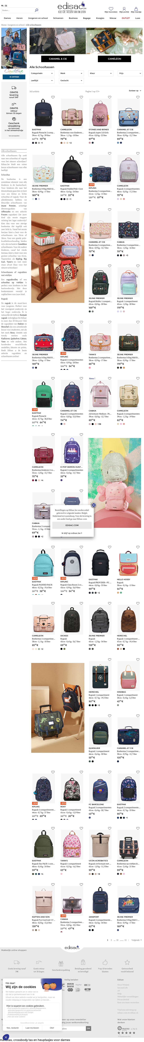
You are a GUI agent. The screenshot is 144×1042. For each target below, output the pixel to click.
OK (88, 1028)
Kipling (19, 258)
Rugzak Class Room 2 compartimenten (77, 584)
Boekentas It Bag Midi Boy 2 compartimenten (51, 357)
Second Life (122, 987)
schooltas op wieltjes (12, 282)
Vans (4, 341)
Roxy (12, 332)
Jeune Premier (8, 205)
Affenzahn (6, 211)
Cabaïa (23, 338)
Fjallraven (5, 338)
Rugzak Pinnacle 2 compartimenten (47, 132)
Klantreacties (125, 1036)
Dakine (21, 323)
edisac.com (122, 1012)
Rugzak (120, 582)
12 (125, 940)
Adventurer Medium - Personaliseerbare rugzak (109, 413)
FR (6, 5)
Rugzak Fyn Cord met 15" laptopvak (47, 920)
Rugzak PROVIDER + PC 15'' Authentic (105, 582)
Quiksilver (15, 338)
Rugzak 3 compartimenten (100, 807)
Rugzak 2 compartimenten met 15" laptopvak (51, 809)
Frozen (4, 214)
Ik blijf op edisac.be (71, 533)
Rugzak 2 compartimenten (128, 188)
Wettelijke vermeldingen (127, 996)
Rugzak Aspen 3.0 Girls (98, 132)
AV (118, 990)
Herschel (5, 326)
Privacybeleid (123, 999)
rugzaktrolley (13, 279)
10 (117, 940)
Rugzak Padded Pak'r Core (71, 188)
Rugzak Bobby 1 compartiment (102, 301)
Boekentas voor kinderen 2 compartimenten (79, 132)
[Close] (94, 505)
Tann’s (10, 261)
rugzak (8, 303)
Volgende (134, 940)
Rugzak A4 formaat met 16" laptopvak (105, 863)
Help (119, 993)
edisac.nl (134, 1012)
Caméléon (22, 244)
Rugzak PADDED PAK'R (42, 584)
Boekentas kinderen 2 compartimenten (48, 470)
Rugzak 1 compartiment (127, 301)
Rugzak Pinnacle (39, 416)
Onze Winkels (123, 984)
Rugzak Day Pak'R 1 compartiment (47, 863)
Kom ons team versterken (128, 1002)
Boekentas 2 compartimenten (129, 132)
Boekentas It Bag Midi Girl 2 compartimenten (51, 188)
